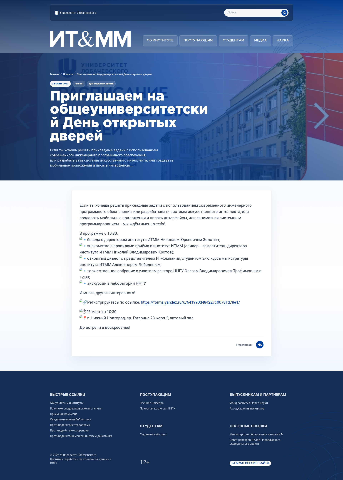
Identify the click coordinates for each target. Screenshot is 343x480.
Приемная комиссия (63, 414)
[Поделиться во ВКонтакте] (260, 344)
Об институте (160, 40)
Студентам (233, 40)
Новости (68, 74)
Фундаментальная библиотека (70, 419)
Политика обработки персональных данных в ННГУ (80, 461)
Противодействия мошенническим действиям (81, 436)
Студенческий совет (153, 434)
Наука (283, 40)
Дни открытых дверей (101, 83)
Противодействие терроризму (70, 425)
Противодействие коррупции (69, 430)
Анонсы (79, 83)
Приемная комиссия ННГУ (157, 408)
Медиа (260, 40)
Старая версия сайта (250, 463)
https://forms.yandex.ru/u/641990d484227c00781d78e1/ (190, 302)
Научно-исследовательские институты (75, 408)
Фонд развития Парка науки (249, 403)
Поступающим (198, 40)
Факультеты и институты (66, 403)
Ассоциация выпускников (247, 408)
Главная (54, 74)
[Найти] (284, 13)
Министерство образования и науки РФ (256, 434)
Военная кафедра (152, 403)
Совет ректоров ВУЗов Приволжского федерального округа (255, 441)
